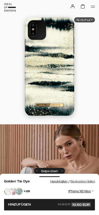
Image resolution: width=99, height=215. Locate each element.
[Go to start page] (10, 7)
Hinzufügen (49, 205)
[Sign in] (73, 6)
